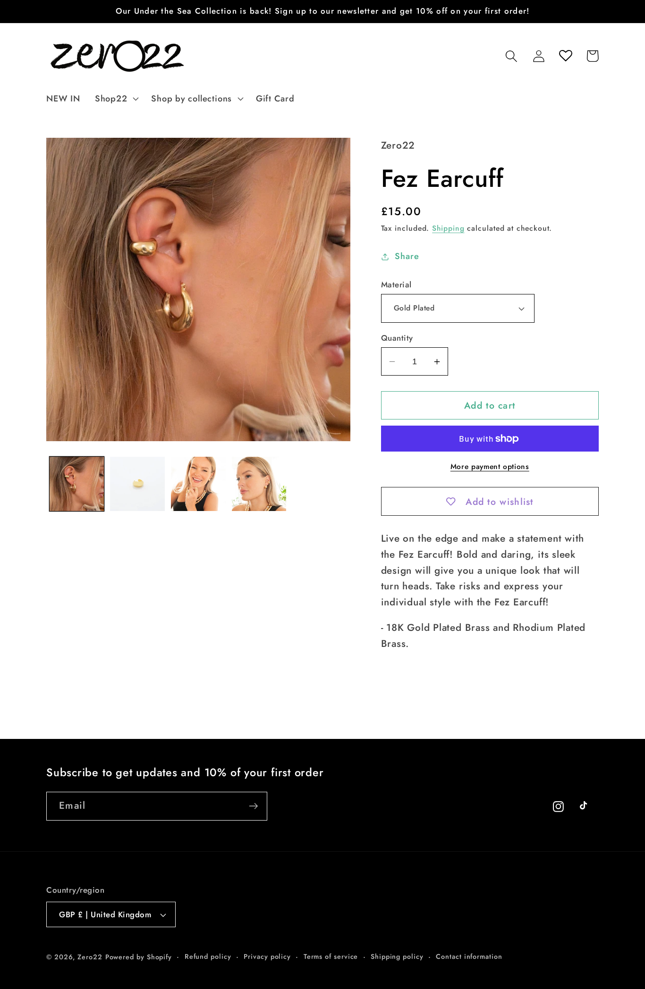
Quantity (397, 338)
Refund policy (208, 956)
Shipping (448, 228)
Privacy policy (267, 956)
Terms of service (331, 956)
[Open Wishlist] (565, 55)
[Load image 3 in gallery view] (198, 484)
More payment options (489, 466)
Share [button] (407, 256)
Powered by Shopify (138, 957)
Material (396, 284)
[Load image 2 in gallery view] (137, 484)
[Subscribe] (253, 806)
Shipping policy (397, 956)
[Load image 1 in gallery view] (77, 484)
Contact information (469, 956)
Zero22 (89, 957)
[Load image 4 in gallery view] (259, 484)
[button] (115, 98)
